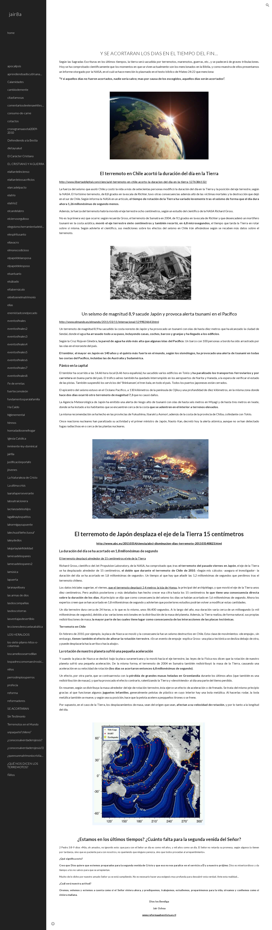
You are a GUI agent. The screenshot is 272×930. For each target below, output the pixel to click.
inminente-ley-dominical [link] (22, 446)
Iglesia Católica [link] (16, 438)
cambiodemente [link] (17, 89)
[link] (25, 39)
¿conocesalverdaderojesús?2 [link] (25, 747)
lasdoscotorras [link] (16, 610)
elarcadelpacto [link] (16, 187)
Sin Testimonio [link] (16, 716)
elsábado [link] (13, 281)
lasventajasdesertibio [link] (20, 618)
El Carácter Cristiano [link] (20, 156)
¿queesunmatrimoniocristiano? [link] (25, 755)
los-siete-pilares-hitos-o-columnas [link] (22, 643)
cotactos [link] (13, 121)
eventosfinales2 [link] (17, 328)
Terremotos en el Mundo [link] (22, 724)
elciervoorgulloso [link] (18, 218)
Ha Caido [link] (13, 407)
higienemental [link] (16, 414)
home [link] (11, 32)
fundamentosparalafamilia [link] (23, 399)
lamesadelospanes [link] (19, 556)
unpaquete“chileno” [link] (19, 732)
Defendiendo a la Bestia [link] (22, 140)
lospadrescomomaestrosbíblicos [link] (25, 661)
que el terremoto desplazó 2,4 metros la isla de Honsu (142, 587)
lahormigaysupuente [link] (20, 524)
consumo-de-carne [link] (19, 113)
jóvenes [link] (12, 469)
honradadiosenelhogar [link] (21, 430)
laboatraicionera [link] (17, 501)
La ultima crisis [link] (16, 485)
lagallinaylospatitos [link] (19, 516)
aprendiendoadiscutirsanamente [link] (25, 74)
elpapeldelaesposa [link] (19, 258)
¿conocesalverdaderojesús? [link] (24, 740)
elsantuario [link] (14, 273)
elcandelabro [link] (15, 211)
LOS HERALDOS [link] (18, 634)
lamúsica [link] (12, 571)
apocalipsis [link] (14, 66)
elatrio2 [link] (12, 203)
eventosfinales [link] (16, 320)
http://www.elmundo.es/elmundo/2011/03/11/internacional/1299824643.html (109, 321)
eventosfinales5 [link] (17, 352)
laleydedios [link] (14, 540)
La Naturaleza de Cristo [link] (22, 477)
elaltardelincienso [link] (18, 171)
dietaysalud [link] (14, 148)
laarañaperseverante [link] (20, 493)
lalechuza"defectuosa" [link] (21, 532)
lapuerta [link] (12, 579)
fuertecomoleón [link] (17, 391)
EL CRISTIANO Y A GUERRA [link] (25, 164)
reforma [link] (12, 692)
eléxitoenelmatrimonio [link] (21, 297)
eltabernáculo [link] (16, 289)
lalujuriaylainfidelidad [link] (20, 548)
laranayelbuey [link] (16, 587)
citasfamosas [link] (15, 97)
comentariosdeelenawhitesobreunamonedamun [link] (25, 105)
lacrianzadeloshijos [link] (19, 509)
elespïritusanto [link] (16, 234)
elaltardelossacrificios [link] (21, 179)
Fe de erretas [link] (16, 383)
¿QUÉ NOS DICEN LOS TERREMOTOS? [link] (22, 765)
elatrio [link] (11, 195)
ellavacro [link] (13, 242)
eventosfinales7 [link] (17, 367)
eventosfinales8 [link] (17, 375)
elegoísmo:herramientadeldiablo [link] (25, 226)
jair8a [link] (10, 454)
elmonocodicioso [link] (18, 250)
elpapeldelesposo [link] (18, 266)
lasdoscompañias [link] (18, 603)
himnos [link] (11, 422)
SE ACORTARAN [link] (18, 708)
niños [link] (10, 669)
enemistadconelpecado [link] (22, 313)
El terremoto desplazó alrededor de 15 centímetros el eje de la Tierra (102, 558)
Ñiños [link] (11, 775)
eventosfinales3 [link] (17, 336)
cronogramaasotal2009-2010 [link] (22, 130)
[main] (159, 64)
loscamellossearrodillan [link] (22, 653)
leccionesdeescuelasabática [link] (25, 626)
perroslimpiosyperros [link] (21, 677)
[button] (267, 5)
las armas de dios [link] (18, 595)
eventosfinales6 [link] (17, 360)
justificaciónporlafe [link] (19, 462)
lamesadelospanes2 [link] (19, 563)
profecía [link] (12, 685)
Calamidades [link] (15, 82)
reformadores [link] (16, 700)
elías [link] (10, 305)
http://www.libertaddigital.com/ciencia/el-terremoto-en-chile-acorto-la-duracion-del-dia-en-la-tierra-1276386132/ (133, 181)
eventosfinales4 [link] (17, 344)
